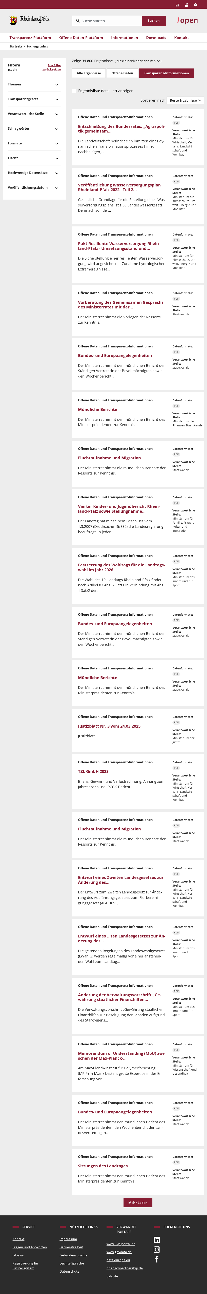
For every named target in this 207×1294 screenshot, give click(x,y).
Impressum (68, 1239)
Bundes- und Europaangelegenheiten (115, 355)
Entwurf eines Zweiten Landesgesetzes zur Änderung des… (121, 880)
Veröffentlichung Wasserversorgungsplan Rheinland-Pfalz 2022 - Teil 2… (119, 187)
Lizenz (13, 158)
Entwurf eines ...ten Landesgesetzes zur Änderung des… (121, 938)
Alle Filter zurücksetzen (51, 67)
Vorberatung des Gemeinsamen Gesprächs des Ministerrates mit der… (121, 305)
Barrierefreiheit (71, 1247)
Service (28, 1227)
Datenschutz (69, 1271)
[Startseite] (30, 20)
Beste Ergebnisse (183, 100)
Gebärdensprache (73, 1255)
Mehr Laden (138, 1202)
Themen (14, 84)
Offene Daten (122, 73)
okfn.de (112, 1276)
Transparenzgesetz (23, 99)
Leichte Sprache (72, 1263)
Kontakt (181, 37)
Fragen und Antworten (30, 1247)
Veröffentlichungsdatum (28, 187)
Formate (15, 143)
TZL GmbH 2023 (93, 771)
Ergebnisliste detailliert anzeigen (105, 90)
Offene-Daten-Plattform (81, 37)
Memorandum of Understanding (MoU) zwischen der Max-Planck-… (121, 1056)
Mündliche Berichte (97, 409)
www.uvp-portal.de (121, 1244)
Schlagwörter (18, 128)
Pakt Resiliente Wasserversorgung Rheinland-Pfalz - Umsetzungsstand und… (119, 246)
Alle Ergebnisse (89, 73)
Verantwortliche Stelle (26, 114)
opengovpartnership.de (125, 1268)
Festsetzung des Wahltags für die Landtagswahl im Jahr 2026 (121, 567)
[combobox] (107, 21)
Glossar (18, 1255)
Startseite (16, 46)
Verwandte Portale (126, 1229)
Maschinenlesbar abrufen (136, 61)
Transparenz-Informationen (166, 73)
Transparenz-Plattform (30, 37)
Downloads (156, 37)
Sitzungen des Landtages (103, 1166)
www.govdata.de (119, 1252)
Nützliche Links (83, 1227)
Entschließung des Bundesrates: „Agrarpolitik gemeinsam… (121, 129)
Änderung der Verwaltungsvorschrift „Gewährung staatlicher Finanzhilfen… (119, 997)
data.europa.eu (118, 1260)
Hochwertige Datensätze (28, 172)
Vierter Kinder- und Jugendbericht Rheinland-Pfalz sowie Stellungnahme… (119, 509)
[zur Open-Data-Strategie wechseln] (187, 20)
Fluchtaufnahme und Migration (109, 458)
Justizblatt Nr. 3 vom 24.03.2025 (109, 726)
